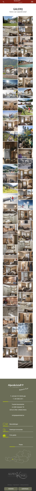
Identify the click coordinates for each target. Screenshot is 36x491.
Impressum (16, 485)
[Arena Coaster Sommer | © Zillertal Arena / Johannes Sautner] (10, 140)
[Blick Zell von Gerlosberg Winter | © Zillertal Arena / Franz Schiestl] (25, 168)
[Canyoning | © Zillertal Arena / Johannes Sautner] (25, 147)
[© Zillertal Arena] (25, 209)
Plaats (21, 444)
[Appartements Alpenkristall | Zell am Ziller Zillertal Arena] (25, 25)
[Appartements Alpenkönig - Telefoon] (3, 1)
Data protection (24, 485)
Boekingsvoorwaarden (16, 429)
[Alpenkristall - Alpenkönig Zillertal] (18, 475)
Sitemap (9, 485)
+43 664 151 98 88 (17, 396)
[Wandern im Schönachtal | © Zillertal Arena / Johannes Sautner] (10, 192)
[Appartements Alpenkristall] (10, 25)
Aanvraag (25, 489)
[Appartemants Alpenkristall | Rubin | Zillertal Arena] (10, 46)
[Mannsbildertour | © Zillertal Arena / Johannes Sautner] (10, 120)
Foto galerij (13, 435)
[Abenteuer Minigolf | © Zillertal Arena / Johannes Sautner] (25, 114)
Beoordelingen (14, 424)
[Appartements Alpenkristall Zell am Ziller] (10, 56)
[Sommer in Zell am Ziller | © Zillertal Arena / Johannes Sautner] (10, 172)
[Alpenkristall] (18, 2)
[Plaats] (18, 462)
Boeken (10, 489)
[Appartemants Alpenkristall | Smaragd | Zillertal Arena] (25, 36)
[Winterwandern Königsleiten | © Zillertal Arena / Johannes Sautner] (10, 203)
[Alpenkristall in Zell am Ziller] (10, 89)
